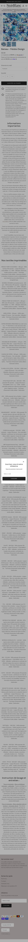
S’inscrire (14, 478)
